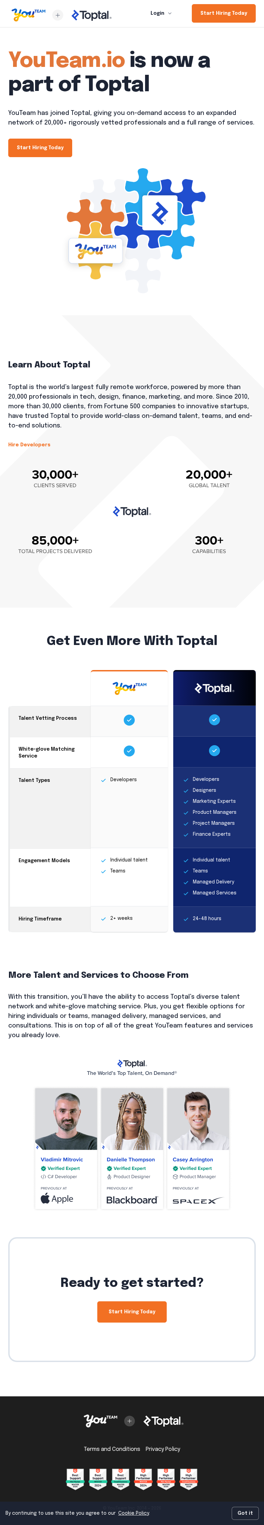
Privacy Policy (163, 1449)
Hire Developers (29, 445)
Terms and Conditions (112, 1449)
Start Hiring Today (223, 13)
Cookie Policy (133, 1513)
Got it (245, 1513)
